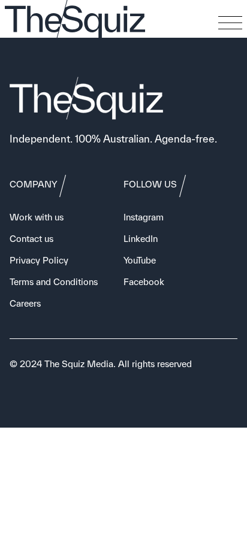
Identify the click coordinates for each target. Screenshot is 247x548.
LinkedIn (140, 239)
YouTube (139, 260)
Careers (25, 303)
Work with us (37, 217)
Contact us (31, 239)
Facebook (143, 282)
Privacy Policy (39, 260)
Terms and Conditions (54, 282)
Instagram (143, 217)
